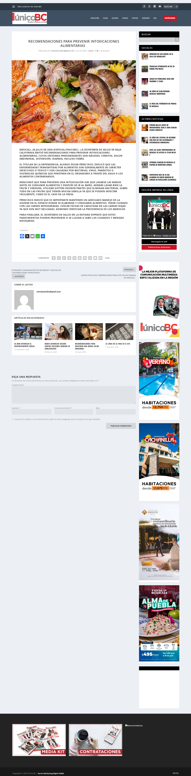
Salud (105, 18)
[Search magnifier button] (177, 39)
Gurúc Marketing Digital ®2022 (51, 773)
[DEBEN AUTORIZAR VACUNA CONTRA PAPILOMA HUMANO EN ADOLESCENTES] (59, 331)
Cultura (115, 18)
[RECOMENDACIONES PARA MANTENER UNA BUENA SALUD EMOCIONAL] (89, 331)
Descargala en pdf (159, 241)
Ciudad (125, 18)
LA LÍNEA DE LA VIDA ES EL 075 (118, 343)
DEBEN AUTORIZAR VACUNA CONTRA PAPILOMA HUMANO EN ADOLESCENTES (57, 346)
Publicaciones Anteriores (159, 247)
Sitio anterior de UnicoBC (29, 6)
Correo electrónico (63, 408)
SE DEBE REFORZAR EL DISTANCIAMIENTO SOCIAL (24, 344)
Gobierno (146, 18)
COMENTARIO (18, 385)
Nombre (16, 408)
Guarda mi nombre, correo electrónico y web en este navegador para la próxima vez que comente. (57, 419)
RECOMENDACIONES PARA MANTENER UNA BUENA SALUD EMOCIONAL (87, 346)
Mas (155, 18)
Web (98, 408)
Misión (176, 773)
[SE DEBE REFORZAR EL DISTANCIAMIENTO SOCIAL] (28, 331)
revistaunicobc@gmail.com (62, 50)
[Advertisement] (161, 689)
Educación (95, 18)
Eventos (135, 18)
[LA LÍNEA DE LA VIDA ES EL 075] (119, 331)
